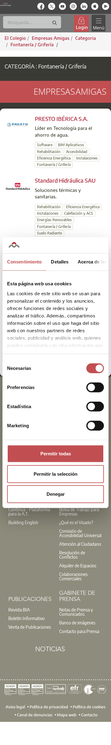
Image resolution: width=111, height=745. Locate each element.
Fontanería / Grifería (32, 44)
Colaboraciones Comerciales (73, 576)
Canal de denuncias (34, 714)
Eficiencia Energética (54, 158)
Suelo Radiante (49, 233)
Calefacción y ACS (78, 213)
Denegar (56, 494)
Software (44, 145)
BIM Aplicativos (71, 145)
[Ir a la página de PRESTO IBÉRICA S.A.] (18, 124)
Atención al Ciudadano (80, 544)
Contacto (89, 714)
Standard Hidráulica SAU (65, 180)
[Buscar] (55, 23)
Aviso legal (15, 706)
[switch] (95, 387)
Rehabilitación (48, 151)
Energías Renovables (54, 219)
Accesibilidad (76, 151)
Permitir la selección (55, 473)
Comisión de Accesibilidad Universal (80, 533)
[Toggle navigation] (98, 23)
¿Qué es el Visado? (76, 522)
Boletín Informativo (26, 618)
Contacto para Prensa (79, 631)
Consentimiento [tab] (24, 261)
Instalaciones (87, 158)
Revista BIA (19, 609)
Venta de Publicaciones (29, 627)
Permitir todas (55, 453)
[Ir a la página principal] (5, 4)
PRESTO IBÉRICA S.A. (61, 118)
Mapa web (66, 714)
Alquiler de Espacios (77, 565)
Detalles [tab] (59, 261)
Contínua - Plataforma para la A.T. (29, 511)
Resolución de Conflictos (72, 555)
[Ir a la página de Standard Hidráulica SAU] (18, 185)
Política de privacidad (49, 706)
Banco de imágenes (77, 622)
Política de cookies (89, 706)
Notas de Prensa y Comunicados (76, 612)
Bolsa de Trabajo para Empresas (79, 511)
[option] (30, 511)
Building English (23, 522)
